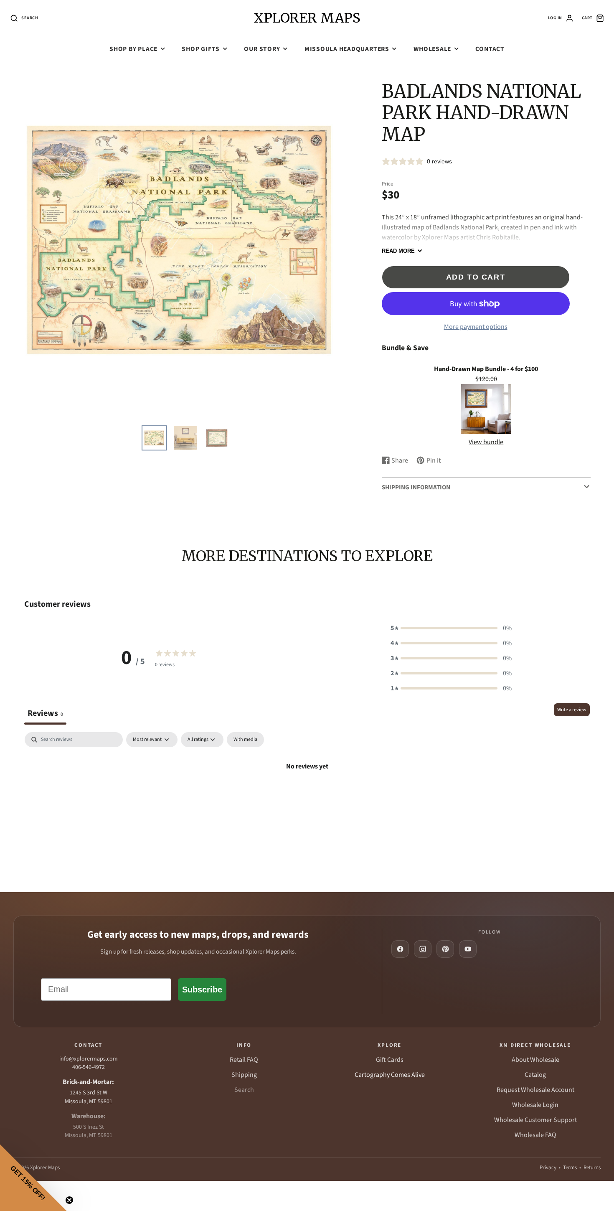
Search (244, 1089)
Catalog (535, 1074)
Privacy (548, 1167)
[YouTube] (468, 949)
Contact (489, 48)
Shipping (244, 1074)
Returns (592, 1167)
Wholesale (432, 48)
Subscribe (202, 989)
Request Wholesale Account (535, 1089)
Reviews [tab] (45, 713)
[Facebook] (400, 949)
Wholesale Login (535, 1104)
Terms (570, 1167)
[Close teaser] (69, 1200)
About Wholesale (535, 1059)
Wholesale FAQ (535, 1135)
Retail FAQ (244, 1059)
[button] (451, 628)
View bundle (486, 442)
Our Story (262, 48)
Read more (398, 251)
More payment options (475, 326)
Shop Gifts (201, 48)
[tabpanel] (307, 794)
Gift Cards (389, 1059)
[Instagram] (422, 949)
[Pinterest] (445, 949)
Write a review (571, 709)
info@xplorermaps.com (88, 1059)
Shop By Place (133, 48)
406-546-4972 (88, 1067)
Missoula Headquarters (346, 48)
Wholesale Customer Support (535, 1119)
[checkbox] (245, 739)
